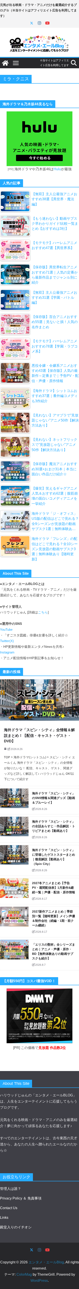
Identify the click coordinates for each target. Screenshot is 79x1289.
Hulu (57, 169)
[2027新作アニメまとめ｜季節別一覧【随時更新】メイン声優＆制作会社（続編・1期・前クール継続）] (14, 922)
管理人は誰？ (10, 1189)
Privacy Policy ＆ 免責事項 (20, 1198)
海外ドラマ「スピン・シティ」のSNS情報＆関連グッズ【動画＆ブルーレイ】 (53, 798)
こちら (43, 612)
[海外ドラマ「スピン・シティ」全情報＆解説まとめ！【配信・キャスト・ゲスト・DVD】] (39, 700)
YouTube (6, 629)
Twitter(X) (7, 641)
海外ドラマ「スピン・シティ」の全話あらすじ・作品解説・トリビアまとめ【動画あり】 (53, 826)
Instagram (7, 652)
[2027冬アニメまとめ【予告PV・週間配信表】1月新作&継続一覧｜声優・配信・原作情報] (14, 891)
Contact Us (8, 1208)
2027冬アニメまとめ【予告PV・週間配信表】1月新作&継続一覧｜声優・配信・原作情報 (53, 887)
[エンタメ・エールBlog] (5, 63)
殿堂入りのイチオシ (16, 1227)
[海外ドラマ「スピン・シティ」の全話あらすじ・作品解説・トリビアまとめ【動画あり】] (14, 830)
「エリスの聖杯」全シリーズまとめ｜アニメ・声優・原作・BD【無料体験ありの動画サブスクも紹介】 (53, 951)
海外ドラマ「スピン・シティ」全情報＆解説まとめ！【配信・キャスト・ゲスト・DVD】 (39, 735)
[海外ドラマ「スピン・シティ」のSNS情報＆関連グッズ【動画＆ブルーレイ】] (14, 801)
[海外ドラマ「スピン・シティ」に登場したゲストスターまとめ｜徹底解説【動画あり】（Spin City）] (14, 860)
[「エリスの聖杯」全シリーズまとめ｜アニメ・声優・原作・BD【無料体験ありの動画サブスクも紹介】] (14, 955)
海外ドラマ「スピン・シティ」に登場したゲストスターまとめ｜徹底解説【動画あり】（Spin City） (53, 857)
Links (4, 1217)
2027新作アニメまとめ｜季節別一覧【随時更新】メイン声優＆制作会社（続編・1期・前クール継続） (53, 918)
